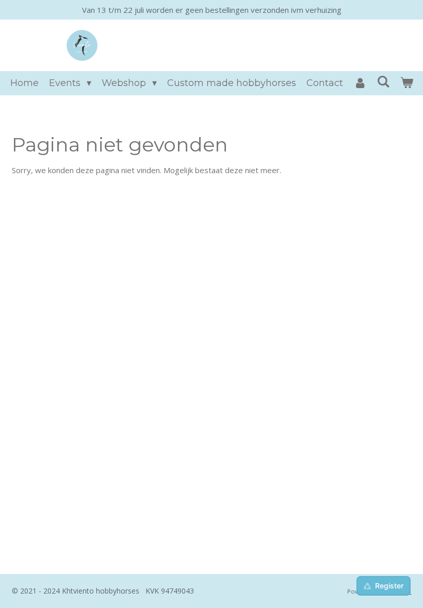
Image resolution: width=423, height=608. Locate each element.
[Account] (359, 83)
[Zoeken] (383, 82)
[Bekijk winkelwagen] (406, 83)
